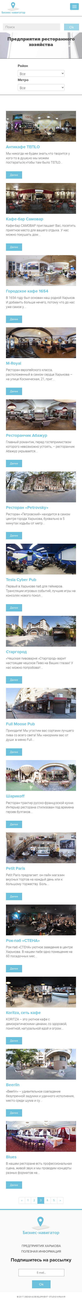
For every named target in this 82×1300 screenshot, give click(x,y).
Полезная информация (41, 1252)
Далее (14, 175)
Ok (41, 1284)
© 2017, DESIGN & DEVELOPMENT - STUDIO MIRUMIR (41, 1296)
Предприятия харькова (41, 1246)
